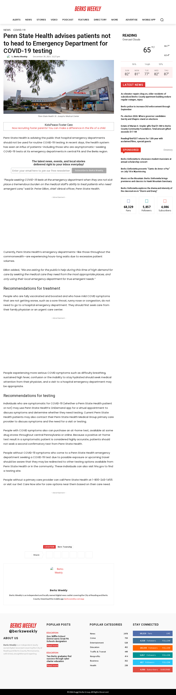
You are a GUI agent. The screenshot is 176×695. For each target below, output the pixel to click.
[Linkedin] (73, 554)
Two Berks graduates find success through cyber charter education (59, 659)
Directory (168, 150)
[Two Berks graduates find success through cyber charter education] (80, 656)
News (7, 29)
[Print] (89, 554)
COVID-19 (19, 29)
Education (52, 633)
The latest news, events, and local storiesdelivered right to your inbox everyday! (58, 163)
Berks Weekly (20, 56)
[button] (162, 20)
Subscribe (165, 199)
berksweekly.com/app (74, 599)
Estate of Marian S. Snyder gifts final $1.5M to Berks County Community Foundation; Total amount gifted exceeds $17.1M (146, 129)
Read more (52, 645)
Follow (147, 199)
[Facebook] (49, 554)
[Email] (81, 554)
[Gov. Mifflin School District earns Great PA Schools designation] (80, 636)
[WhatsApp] (65, 554)
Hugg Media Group (82, 692)
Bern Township (65, 546)
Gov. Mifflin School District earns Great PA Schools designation (58, 639)
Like (129, 199)
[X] (57, 554)
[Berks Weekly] (9, 56)
